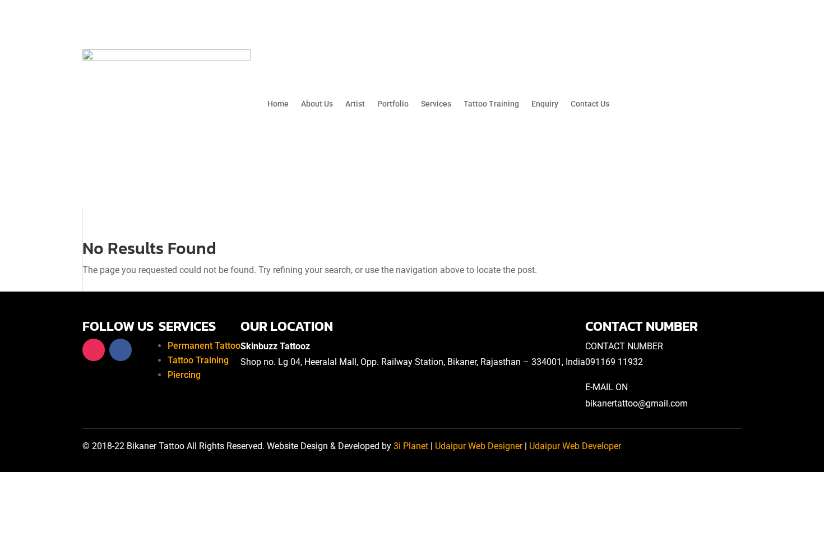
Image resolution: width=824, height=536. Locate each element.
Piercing (184, 374)
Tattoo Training (491, 103)
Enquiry (544, 103)
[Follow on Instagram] (93, 350)
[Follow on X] (147, 350)
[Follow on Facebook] (120, 350)
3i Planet (411, 446)
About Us (317, 103)
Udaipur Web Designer (478, 446)
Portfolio (393, 103)
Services (436, 103)
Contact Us (590, 103)
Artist (355, 103)
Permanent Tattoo (204, 345)
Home (278, 103)
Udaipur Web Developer (575, 446)
